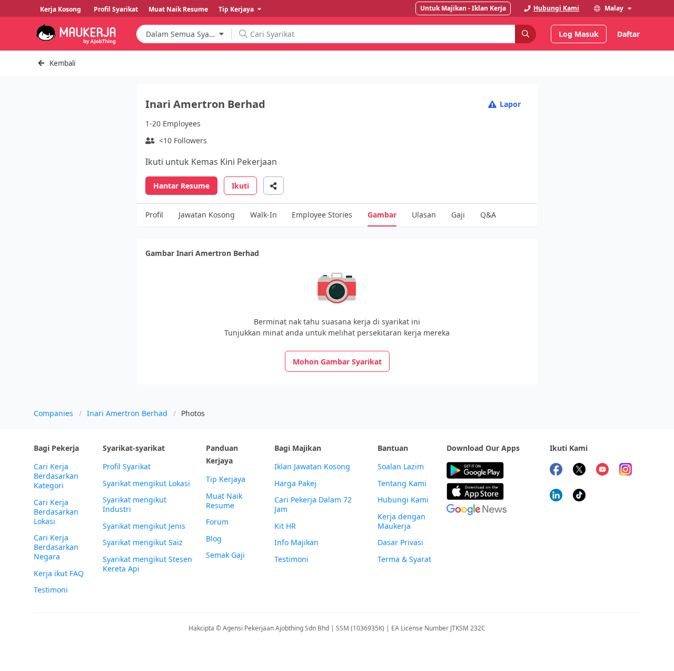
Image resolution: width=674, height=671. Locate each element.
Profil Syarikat (127, 466)
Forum (217, 522)
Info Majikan (296, 542)
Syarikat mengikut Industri (134, 504)
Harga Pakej (295, 483)
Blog (214, 539)
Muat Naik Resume (224, 500)
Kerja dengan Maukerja (401, 521)
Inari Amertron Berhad (127, 413)
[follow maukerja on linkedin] (556, 496)
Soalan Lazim (401, 466)
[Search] (525, 34)
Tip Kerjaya (225, 479)
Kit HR (285, 526)
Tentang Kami (402, 483)
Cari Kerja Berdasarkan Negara (56, 547)
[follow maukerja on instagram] (625, 470)
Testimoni (51, 590)
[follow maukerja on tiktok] (579, 496)
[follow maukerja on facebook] (556, 470)
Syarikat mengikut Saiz (143, 542)
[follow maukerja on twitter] (579, 470)
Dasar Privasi (400, 542)
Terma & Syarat (404, 559)
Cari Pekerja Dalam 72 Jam (313, 504)
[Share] (273, 185)
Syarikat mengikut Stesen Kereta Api (147, 564)
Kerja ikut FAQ (59, 573)
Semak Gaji (225, 555)
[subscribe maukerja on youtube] (602, 470)
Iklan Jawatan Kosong (312, 466)
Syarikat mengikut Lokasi (146, 483)
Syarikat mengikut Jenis (144, 526)
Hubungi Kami (403, 500)
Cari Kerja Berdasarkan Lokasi (56, 512)
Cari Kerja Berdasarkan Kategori (56, 476)
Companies (53, 413)
